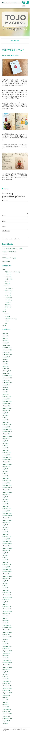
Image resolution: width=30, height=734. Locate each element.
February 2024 (7, 396)
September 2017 (7, 576)
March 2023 (6, 422)
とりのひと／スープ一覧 (11, 318)
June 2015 (5, 616)
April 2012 (5, 655)
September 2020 (7, 492)
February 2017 (7, 592)
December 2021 (7, 457)
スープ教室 (7, 316)
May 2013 (5, 641)
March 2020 (6, 506)
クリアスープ (8, 293)
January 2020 (6, 511)
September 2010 (7, 667)
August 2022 (6, 438)
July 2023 (5, 413)
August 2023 (6, 410)
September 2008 (7, 718)
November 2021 (7, 459)
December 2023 (7, 401)
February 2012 (7, 660)
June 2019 (5, 527)
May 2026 (5, 338)
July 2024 (5, 387)
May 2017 (5, 585)
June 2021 (5, 471)
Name (3, 215)
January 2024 (6, 399)
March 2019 (6, 534)
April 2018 (5, 560)
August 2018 (6, 550)
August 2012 (6, 653)
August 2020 (6, 494)
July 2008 (5, 723)
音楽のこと (7, 283)
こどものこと (8, 274)
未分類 (4, 325)
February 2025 (7, 371)
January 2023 (6, 427)
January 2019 (6, 539)
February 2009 (7, 709)
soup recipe (6, 286)
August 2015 (6, 613)
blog (4, 269)
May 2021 (5, 473)
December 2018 (7, 541)
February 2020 (7, 508)
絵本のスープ (8, 307)
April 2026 (5, 340)
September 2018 (7, 548)
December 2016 (7, 595)
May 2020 (5, 501)
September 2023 (7, 408)
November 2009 (7, 688)
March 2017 (6, 590)
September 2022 (7, 436)
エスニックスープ (9, 288)
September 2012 (7, 651)
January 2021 (6, 483)
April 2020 (5, 504)
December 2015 (7, 609)
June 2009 (5, 700)
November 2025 (7, 350)
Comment (4, 200)
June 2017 (5, 583)
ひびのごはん (6, 261)
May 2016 (5, 604)
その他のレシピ (8, 279)
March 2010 (6, 679)
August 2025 (6, 357)
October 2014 (6, 630)
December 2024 (7, 375)
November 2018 (7, 543)
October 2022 (6, 434)
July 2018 (5, 553)
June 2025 (5, 361)
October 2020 (6, 490)
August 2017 (6, 578)
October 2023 (6, 406)
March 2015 (6, 623)
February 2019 (7, 536)
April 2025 (5, 366)
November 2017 (7, 571)
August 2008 (6, 721)
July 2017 (5, 581)
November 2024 (7, 378)
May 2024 (5, 392)
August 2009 (6, 695)
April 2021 (5, 476)
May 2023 (5, 417)
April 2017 (5, 588)
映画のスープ (8, 304)
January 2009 (6, 711)
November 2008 (7, 714)
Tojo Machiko (15, 55)
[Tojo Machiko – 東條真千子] (15, 19)
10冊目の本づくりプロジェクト (12, 272)
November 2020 (7, 487)
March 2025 (6, 368)
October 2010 (6, 665)
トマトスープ (8, 302)
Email (3, 221)
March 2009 (6, 707)
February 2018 (7, 564)
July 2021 (5, 469)
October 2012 (6, 648)
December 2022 (7, 429)
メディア (7, 321)
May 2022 (5, 445)
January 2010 (6, 683)
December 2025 (7, 347)
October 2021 (6, 462)
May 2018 (5, 557)
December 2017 (7, 569)
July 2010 (5, 672)
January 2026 (6, 345)
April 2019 (5, 532)
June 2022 (5, 443)
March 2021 (6, 478)
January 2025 (6, 373)
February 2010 (7, 681)
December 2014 (7, 627)
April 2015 (5, 620)
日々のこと (6, 188)
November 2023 (7, 403)
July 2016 (5, 602)
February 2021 (7, 480)
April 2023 (5, 420)
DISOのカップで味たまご (9, 258)
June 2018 (5, 555)
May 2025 (5, 364)
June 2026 (5, 336)
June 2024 (5, 389)
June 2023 (5, 415)
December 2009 (7, 686)
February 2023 (7, 424)
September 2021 (7, 464)
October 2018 (6, 546)
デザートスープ (8, 300)
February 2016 (7, 606)
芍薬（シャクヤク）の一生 (9, 251)
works (4, 311)
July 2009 (5, 697)
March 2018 (6, 562)
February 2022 (7, 452)
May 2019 (5, 529)
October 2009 (6, 690)
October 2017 (6, 574)
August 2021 (6, 466)
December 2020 (7, 485)
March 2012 (6, 658)
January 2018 (6, 567)
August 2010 (6, 669)
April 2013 (5, 644)
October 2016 (6, 599)
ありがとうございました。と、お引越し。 (13, 248)
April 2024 (5, 394)
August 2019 (6, 522)
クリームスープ (8, 290)
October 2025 (6, 352)
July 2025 (5, 359)
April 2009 (5, 704)
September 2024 (7, 382)
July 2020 (5, 497)
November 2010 (7, 662)
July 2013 (5, 639)
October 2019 (6, 518)
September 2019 (7, 520)
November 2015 (7, 611)
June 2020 (5, 499)
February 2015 (7, 625)
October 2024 (6, 380)
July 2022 (5, 441)
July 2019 (5, 525)
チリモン (5, 255)
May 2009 (5, 702)
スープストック (8, 297)
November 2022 (7, 431)
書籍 (6, 323)
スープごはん (8, 295)
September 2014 (7, 632)
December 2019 (7, 513)
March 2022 (6, 450)
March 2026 (6, 343)
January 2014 (6, 634)
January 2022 (6, 455)
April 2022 (5, 448)
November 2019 (7, 515)
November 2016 (7, 597)
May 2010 (5, 676)
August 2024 (6, 385)
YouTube (7, 314)
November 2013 (7, 637)
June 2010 (5, 674)
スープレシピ (8, 276)
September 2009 (7, 693)
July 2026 (5, 333)
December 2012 (7, 646)
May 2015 (5, 618)
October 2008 (6, 716)
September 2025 (7, 354)
